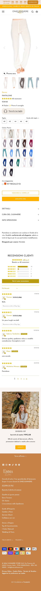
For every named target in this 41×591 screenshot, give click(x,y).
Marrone (18, 143)
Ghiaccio (24, 162)
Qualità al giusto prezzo (10, 495)
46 (21, 121)
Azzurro (11, 153)
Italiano (18, 540)
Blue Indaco (5, 162)
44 (15, 121)
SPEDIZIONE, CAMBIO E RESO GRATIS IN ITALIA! (20, 6)
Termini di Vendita (29, 571)
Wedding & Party (8, 532)
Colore (4, 128)
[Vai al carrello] (37, 11)
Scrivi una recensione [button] (20, 281)
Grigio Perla (31, 162)
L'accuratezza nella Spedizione (13, 504)
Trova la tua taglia (15, 111)
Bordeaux (31, 143)
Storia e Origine (8, 523)
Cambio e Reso (7, 512)
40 (4, 121)
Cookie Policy (17, 571)
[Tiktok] (13, 465)
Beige (31, 133)
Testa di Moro (24, 143)
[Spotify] (19, 465)
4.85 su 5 (26, 260)
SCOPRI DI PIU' (33, 2)
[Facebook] (3, 465)
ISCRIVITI (20, 447)
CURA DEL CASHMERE (11, 214)
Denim (18, 153)
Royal (31, 153)
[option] (20, 47)
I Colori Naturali (8, 529)
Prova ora (11, 74)
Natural (5, 143)
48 (26, 121)
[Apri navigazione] (3, 11)
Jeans (24, 153)
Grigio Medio (5, 172)
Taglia (4, 118)
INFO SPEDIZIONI (9, 220)
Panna (5, 133)
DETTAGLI (6, 209)
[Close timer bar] (39, 1)
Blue (11, 162)
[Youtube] (9, 465)
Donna (4, 92)
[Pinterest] (16, 465)
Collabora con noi (8, 518)
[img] (7, 294)
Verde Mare (18, 162)
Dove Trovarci (7, 498)
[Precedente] (4, 47)
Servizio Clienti (7, 515)
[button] (7, 99)
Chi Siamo (5, 501)
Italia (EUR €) (6, 540)
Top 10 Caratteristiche (10, 526)
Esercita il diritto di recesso (11, 490)
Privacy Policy (7, 571)
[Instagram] (6, 465)
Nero (11, 172)
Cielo (5, 153)
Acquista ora (20, 199)
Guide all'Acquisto (8, 509)
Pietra (11, 143)
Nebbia (24, 133)
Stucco (11, 133)
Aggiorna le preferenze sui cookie (13, 573)
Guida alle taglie (32, 118)
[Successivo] (36, 47)
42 (10, 121)
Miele (18, 133)
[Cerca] (32, 11)
